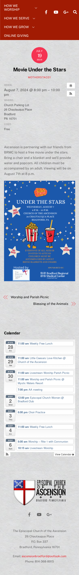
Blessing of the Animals (50, 304)
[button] (71, 93)
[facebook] (46, 12)
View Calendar (63, 454)
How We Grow (16, 27)
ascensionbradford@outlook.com (44, 556)
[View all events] (71, 85)
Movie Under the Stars (39, 70)
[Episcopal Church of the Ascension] (39, 504)
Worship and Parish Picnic (30, 297)
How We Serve (16, 18)
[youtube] (56, 12)
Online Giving (16, 36)
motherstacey (39, 77)
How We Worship (11, 8)
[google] (66, 12)
